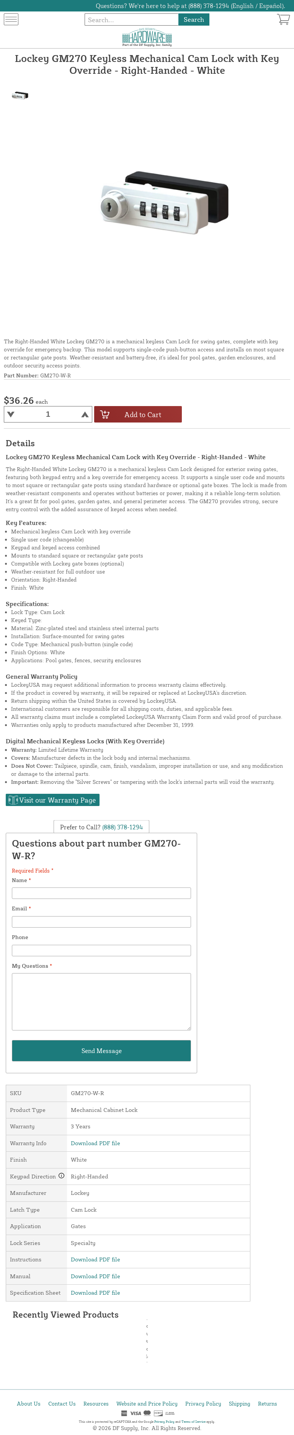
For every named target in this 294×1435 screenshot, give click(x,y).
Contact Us (62, 1403)
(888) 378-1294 (122, 826)
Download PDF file (95, 1143)
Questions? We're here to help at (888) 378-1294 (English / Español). (190, 6)
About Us (29, 1403)
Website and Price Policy (147, 1403)
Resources (96, 1403)
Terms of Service (193, 1422)
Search (194, 19)
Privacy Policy (203, 1403)
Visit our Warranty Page (57, 800)
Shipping (239, 1403)
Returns (267, 1403)
